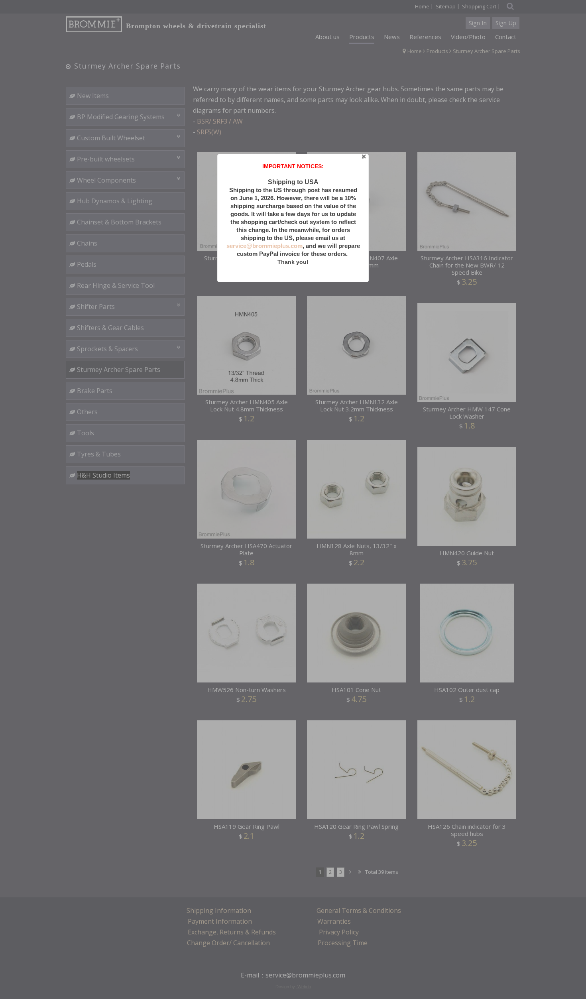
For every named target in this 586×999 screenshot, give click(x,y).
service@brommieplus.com (264, 245)
